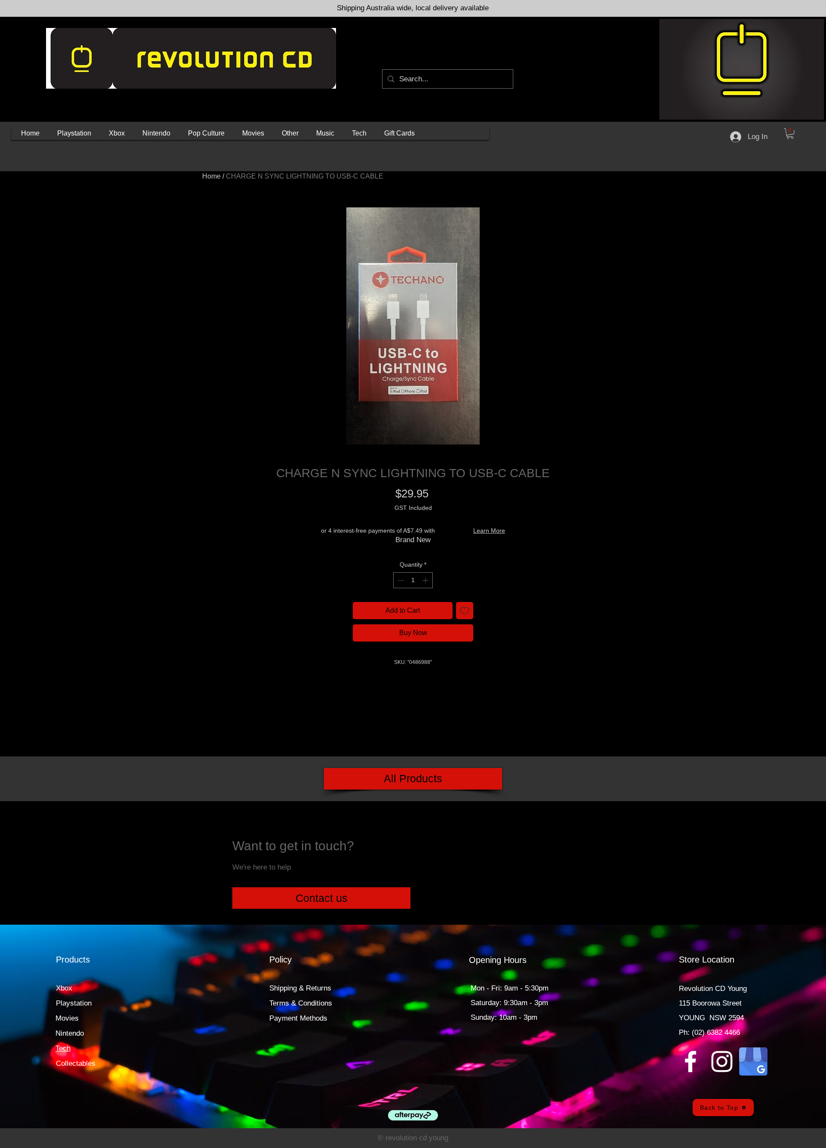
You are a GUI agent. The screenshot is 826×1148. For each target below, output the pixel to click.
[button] (74, 133)
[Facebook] (690, 1061)
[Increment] (426, 580)
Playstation (74, 1003)
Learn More (489, 530)
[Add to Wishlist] (464, 610)
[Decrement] (400, 580)
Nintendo (69, 1033)
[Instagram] (722, 1061)
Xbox (64, 988)
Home (211, 176)
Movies (67, 1018)
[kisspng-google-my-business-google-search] (753, 1061)
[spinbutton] (413, 580)
